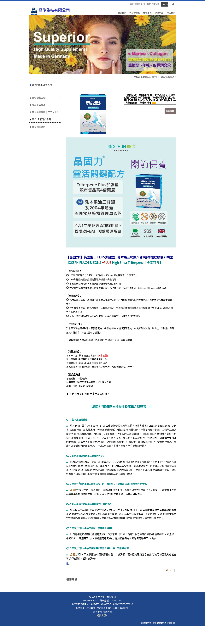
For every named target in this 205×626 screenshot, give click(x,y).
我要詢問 (170, 110)
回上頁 (169, 570)
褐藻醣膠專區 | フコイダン (45, 112)
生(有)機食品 (146, 77)
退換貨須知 (102, 615)
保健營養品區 (38, 97)
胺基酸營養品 (38, 104)
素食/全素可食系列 (168, 77)
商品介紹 (156, 77)
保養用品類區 (38, 126)
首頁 (137, 77)
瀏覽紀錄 (155, 4)
